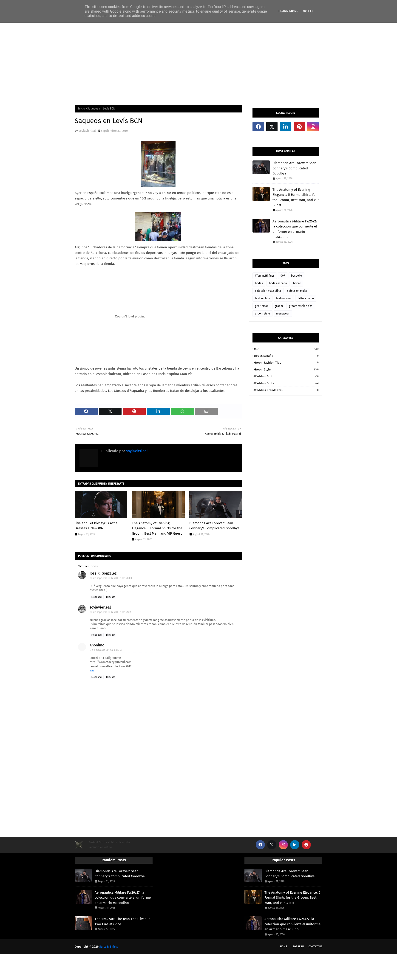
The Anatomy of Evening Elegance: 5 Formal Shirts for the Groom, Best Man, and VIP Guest (157, 528)
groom (279, 306)
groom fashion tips (300, 306)
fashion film (262, 298)
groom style (262, 313)
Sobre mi (298, 946)
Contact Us (315, 946)
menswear (282, 313)
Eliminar (110, 597)
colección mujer (297, 290)
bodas (259, 283)
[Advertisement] (198, 63)
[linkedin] (285, 126)
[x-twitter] (272, 126)
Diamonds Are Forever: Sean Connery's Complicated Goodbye (214, 525)
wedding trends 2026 (286, 390)
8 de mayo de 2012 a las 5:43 (106, 649)
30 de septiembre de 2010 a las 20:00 (111, 578)
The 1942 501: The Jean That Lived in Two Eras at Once (122, 921)
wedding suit (286, 376)
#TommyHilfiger (264, 275)
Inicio (81, 108)
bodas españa (278, 283)
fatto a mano (306, 298)
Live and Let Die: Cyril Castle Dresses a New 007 (96, 525)
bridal (297, 283)
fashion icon (284, 298)
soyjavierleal (87, 130)
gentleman (262, 306)
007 (283, 275)
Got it (308, 11)
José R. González (103, 573)
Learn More (288, 11)
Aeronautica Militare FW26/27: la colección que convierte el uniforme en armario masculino (295, 229)
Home (283, 946)
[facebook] (258, 126)
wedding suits (286, 383)
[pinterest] (299, 126)
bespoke (296, 275)
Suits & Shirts (108, 946)
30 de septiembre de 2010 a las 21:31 (110, 612)
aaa (92, 670)
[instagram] (313, 126)
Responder (96, 597)
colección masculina (268, 290)
